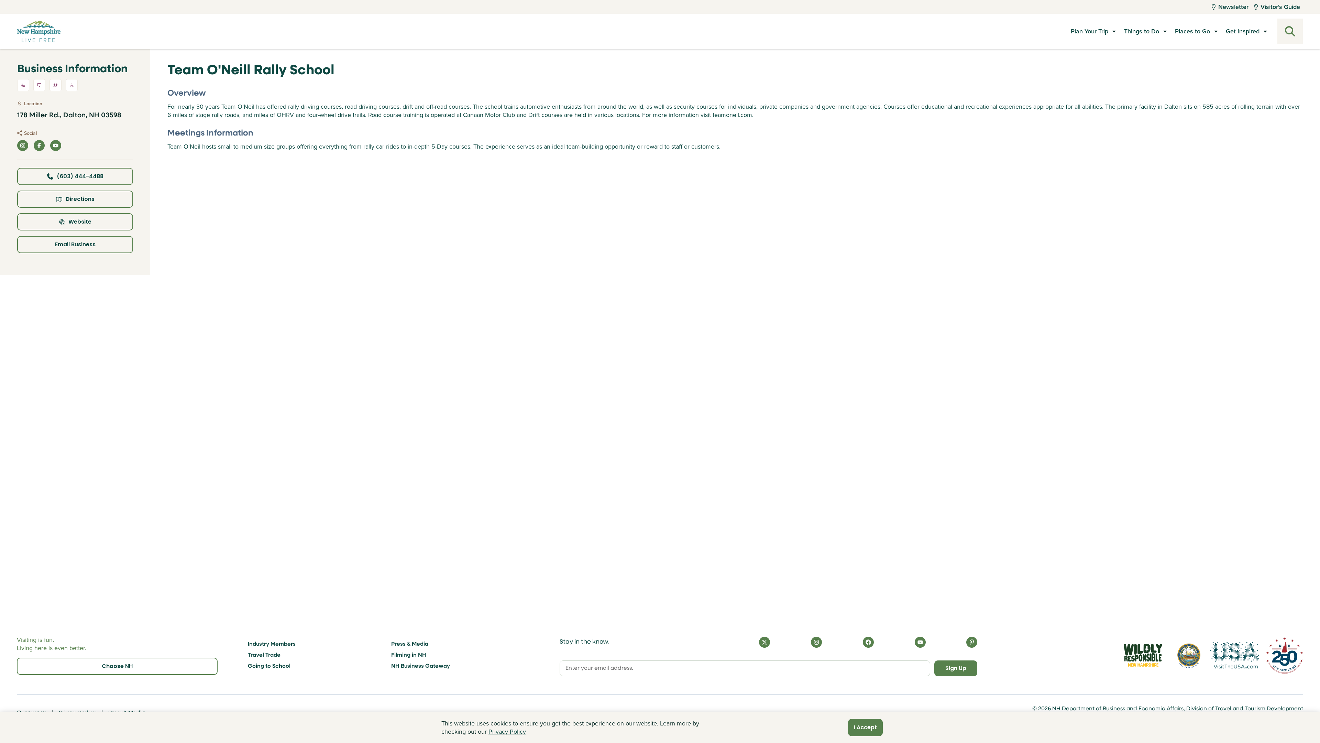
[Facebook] (868, 642)
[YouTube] (920, 642)
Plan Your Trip (1089, 31)
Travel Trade (264, 655)
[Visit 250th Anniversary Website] (1284, 655)
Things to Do (1141, 31)
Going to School (269, 666)
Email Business (75, 244)
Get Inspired (1243, 31)
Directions (80, 199)
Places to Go (1192, 31)
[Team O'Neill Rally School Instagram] (22, 145)
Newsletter (1233, 6)
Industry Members (272, 644)
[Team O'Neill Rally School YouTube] (55, 145)
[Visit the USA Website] (1234, 655)
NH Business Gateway (420, 666)
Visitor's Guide (1280, 6)
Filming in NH (408, 655)
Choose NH (117, 666)
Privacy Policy (507, 731)
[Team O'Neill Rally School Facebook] (39, 145)
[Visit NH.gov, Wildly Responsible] (1143, 655)
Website (79, 222)
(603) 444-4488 (80, 176)
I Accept (865, 727)
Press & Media (409, 644)
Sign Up (955, 668)
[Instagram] (816, 642)
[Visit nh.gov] (1188, 655)
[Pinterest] (971, 642)
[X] (764, 642)
